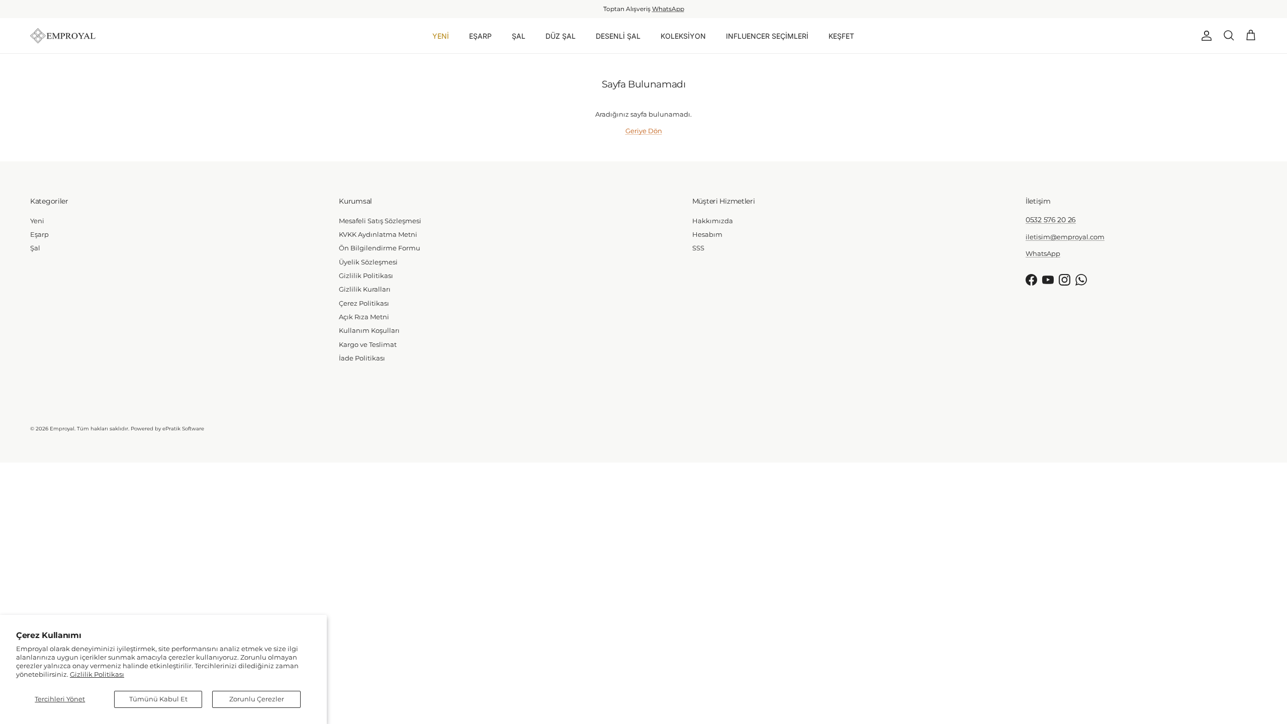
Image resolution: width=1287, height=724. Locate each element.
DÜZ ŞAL (560, 36)
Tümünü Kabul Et (158, 699)
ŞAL (518, 36)
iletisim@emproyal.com (1065, 237)
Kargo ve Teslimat (368, 344)
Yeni (37, 221)
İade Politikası (362, 358)
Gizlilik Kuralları (365, 289)
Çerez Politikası (364, 303)
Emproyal (62, 428)
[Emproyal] (63, 36)
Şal (35, 248)
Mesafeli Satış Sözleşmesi (380, 221)
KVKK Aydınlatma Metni (378, 234)
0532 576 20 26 (1051, 219)
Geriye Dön (643, 131)
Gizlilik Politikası (97, 674)
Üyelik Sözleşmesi (368, 262)
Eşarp (39, 234)
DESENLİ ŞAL (618, 36)
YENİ (440, 36)
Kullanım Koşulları (369, 330)
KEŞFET (841, 36)
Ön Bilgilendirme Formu (379, 248)
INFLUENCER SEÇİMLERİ (767, 36)
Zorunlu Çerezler (256, 699)
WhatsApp (668, 9)
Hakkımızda (712, 221)
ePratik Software (183, 428)
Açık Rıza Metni (364, 317)
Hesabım (707, 234)
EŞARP (480, 36)
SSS (698, 248)
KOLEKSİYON (683, 36)
